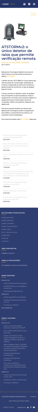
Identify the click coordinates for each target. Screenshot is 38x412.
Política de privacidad (18, 401)
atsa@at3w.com (21, 407)
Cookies (27, 401)
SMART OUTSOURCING (9, 226)
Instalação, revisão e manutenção (15, 380)
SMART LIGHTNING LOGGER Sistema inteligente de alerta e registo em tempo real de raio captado (14, 338)
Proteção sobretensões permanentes (12, 354)
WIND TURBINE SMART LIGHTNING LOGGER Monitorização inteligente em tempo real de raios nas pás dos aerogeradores (15, 347)
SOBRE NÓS (6, 235)
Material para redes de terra (13, 291)
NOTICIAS (5, 238)
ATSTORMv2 (11, 76)
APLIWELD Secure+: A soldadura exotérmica (15, 287)
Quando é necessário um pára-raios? (15, 191)
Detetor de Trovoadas (8, 62)
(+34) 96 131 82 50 (8, 407)
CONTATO (5, 241)
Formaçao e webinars (11, 305)
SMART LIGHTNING (22, 62)
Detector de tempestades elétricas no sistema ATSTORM (14, 327)
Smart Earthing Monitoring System (15, 283)
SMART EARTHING (8, 220)
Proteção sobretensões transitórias (12, 359)
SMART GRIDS (6, 229)
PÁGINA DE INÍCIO (8, 217)
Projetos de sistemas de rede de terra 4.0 (15, 301)
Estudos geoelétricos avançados (15, 297)
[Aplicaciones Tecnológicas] (9, 4)
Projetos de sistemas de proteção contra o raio (15, 376)
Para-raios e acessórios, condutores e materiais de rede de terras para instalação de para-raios (15, 366)
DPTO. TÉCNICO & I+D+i (9, 232)
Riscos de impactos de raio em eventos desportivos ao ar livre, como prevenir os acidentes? (16, 146)
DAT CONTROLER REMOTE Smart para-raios (15, 332)
